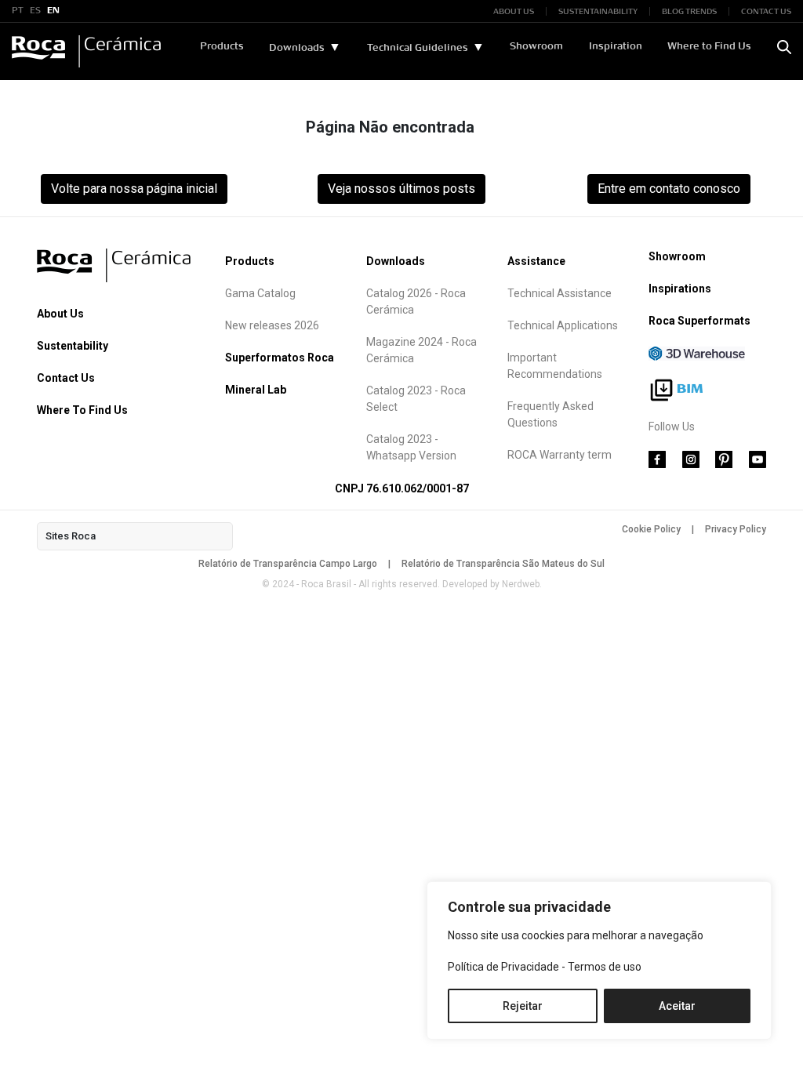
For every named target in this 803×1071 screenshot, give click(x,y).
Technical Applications (562, 325)
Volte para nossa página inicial (134, 188)
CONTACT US (766, 11)
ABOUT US (513, 11)
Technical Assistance (559, 293)
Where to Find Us (709, 46)
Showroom (536, 46)
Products (222, 46)
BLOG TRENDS (689, 11)
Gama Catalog (260, 293)
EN (53, 11)
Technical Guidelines (417, 47)
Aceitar (677, 1006)
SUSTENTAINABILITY (598, 11)
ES (35, 11)
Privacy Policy (735, 529)
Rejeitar (523, 1006)
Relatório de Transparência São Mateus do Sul (503, 563)
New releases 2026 (272, 325)
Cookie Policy (651, 529)
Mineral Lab (255, 389)
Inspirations (680, 288)
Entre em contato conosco (669, 188)
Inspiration (615, 46)
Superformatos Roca (279, 357)
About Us (60, 313)
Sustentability (72, 345)
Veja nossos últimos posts (401, 188)
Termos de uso (604, 966)
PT (18, 11)
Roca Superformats (699, 320)
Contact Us (66, 378)
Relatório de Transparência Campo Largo (287, 563)
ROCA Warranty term (559, 454)
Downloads (297, 47)
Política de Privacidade (503, 966)
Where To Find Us (82, 410)
